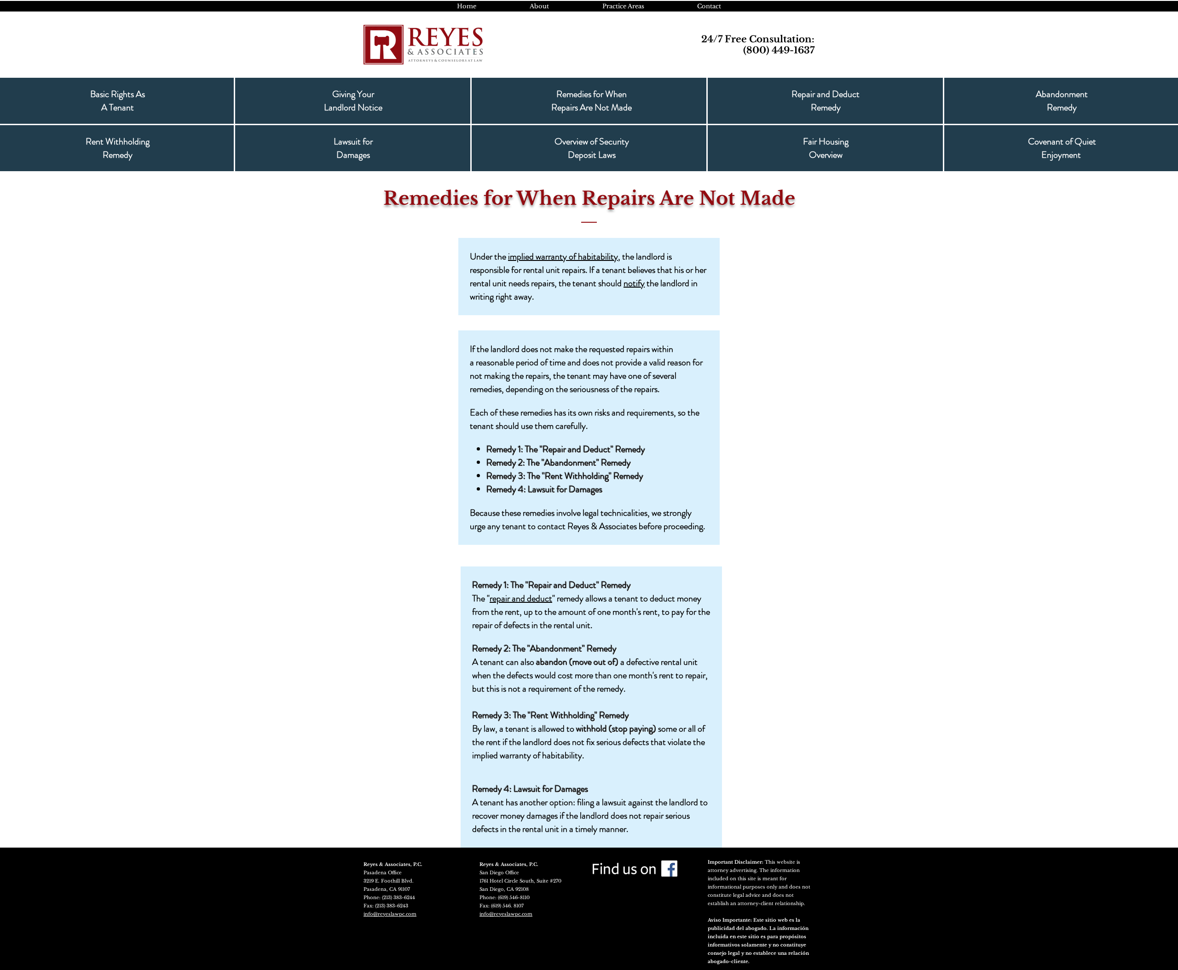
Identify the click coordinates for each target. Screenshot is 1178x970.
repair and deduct (521, 598)
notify (634, 283)
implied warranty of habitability (563, 256)
